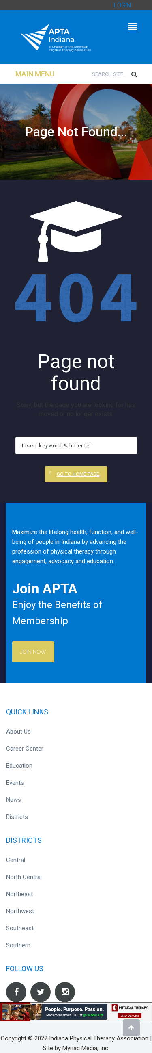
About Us (18, 731)
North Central (24, 877)
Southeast (20, 928)
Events (15, 782)
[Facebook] (16, 992)
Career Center (24, 748)
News (13, 799)
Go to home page (78, 474)
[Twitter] (40, 992)
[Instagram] (65, 992)
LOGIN (122, 5)
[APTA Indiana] (55, 37)
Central (15, 860)
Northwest (20, 911)
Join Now (33, 652)
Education (19, 765)
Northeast (19, 894)
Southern (18, 945)
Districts (17, 817)
